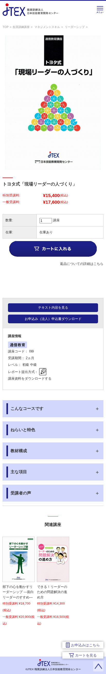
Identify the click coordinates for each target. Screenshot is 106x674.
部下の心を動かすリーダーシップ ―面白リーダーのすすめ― (18, 592)
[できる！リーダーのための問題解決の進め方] (53, 578)
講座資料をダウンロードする (29, 378)
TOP (5, 26)
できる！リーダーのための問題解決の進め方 (52, 592)
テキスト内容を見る (53, 307)
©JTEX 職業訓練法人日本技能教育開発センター (53, 669)
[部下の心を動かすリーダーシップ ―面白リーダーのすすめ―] (18, 578)
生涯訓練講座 (21, 26)
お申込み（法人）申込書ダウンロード (53, 319)
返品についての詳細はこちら (81, 264)
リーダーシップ (75, 26)
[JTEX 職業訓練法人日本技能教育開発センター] (30, 12)
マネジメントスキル (47, 26)
